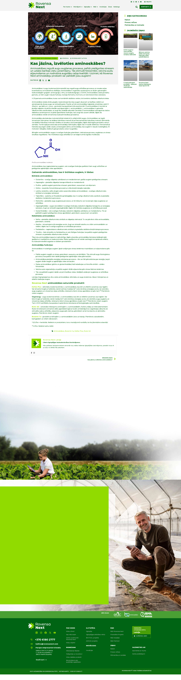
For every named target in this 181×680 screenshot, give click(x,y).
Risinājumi (71, 647)
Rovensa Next (39, 283)
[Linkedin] (131, 2)
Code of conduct (76, 671)
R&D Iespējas (115, 638)
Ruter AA (87, 331)
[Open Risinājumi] (81, 7)
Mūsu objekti (70, 643)
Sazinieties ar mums (139, 651)
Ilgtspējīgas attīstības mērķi (95, 634)
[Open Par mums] (71, 7)
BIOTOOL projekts (92, 638)
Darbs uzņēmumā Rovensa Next (72, 638)
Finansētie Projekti (116, 634)
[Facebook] (136, 2)
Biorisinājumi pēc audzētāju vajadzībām (73, 661)
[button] (136, 7)
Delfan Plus (78, 331)
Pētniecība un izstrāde (118, 655)
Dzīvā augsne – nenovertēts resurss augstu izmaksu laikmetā (130, 52)
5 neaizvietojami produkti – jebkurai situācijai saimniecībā (130, 85)
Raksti (33, 58)
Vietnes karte (64, 671)
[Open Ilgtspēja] (91, 7)
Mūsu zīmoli (70, 631)
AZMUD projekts (92, 641)
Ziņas (112, 645)
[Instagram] (134, 2)
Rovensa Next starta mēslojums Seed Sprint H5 (145, 84)
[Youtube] (141, 2)
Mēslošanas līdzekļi (72, 651)
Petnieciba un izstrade (134, 25)
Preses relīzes (131, 22)
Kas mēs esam (71, 634)
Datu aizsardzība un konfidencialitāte (44, 671)
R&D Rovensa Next (116, 631)
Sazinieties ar (138, 647)
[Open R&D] (97, 7)
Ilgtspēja (90, 628)
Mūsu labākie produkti (73, 657)
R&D (112, 628)
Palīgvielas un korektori (74, 654)
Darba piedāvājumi (138, 654)
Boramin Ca (69, 331)
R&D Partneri (115, 641)
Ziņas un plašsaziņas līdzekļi (46, 58)
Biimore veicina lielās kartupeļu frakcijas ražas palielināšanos (144, 54)
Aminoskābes (59, 331)
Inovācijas (91, 646)
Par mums (70, 628)
